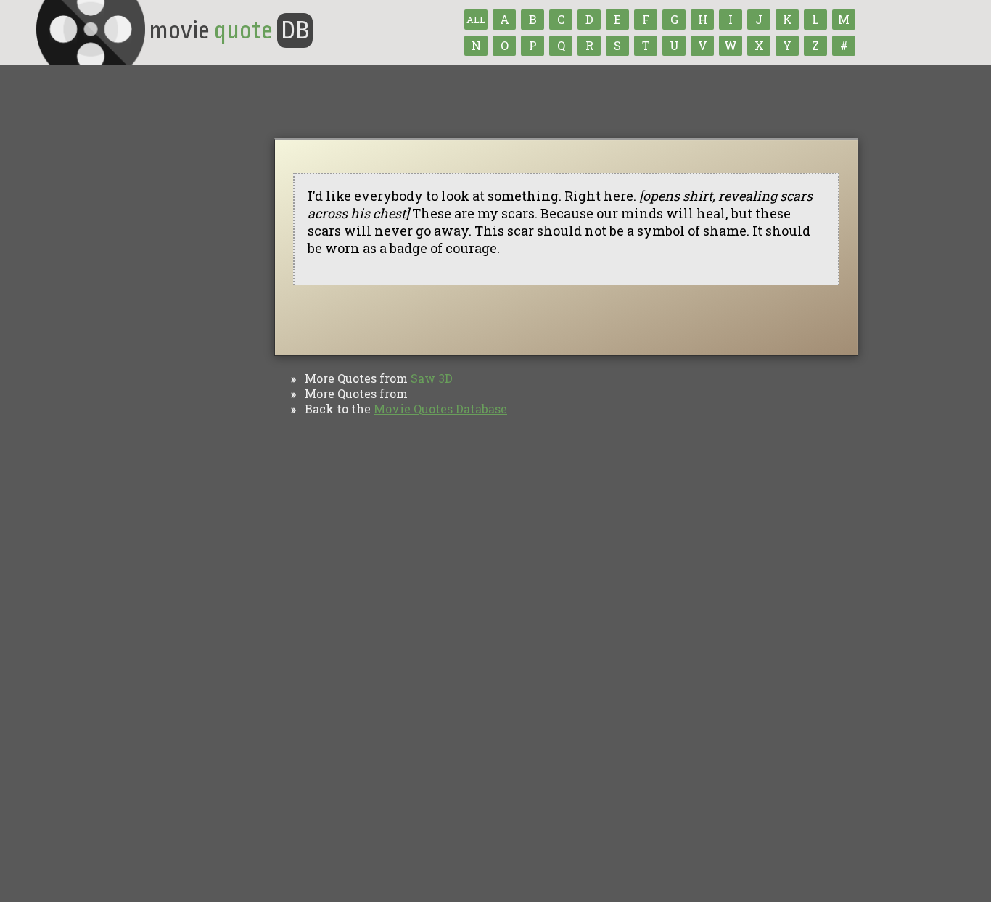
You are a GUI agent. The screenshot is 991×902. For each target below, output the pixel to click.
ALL (475, 19)
